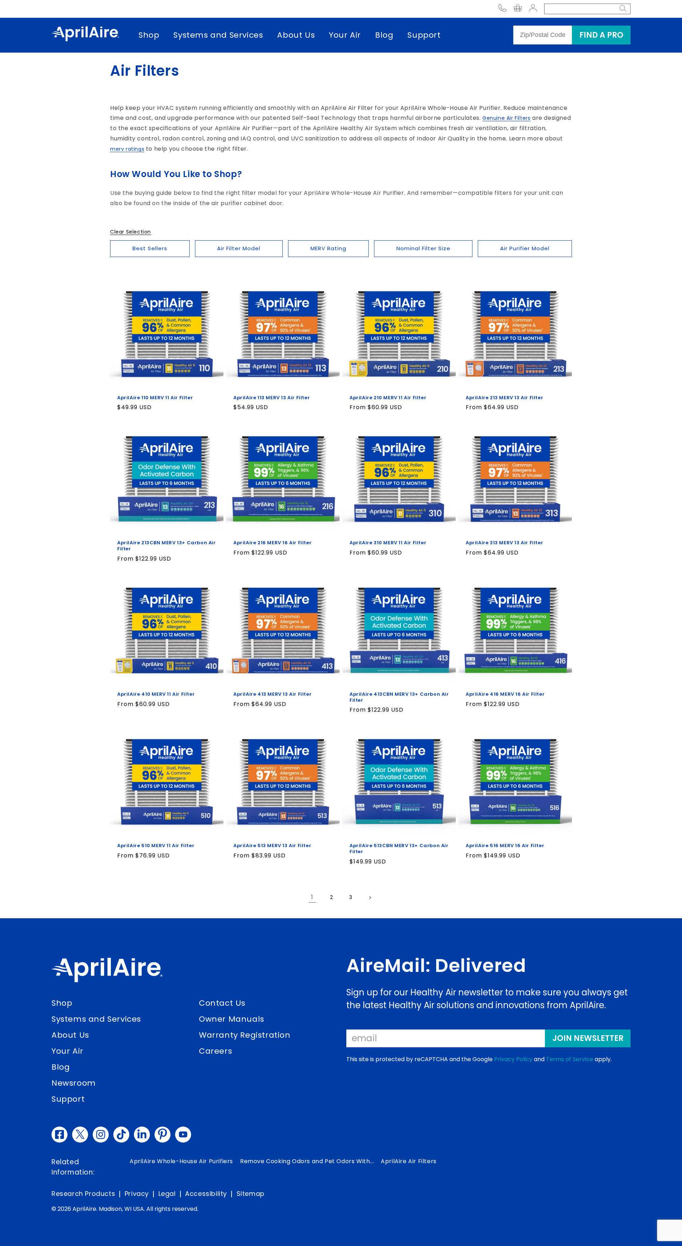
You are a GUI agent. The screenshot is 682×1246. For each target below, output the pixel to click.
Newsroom (74, 1083)
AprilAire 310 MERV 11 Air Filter (388, 543)
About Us (296, 35)
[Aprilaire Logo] (107, 972)
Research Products (83, 1193)
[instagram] (101, 1135)
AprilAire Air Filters (409, 1161)
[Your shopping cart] (518, 9)
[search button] (623, 9)
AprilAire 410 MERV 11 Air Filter (156, 694)
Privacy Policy (513, 1059)
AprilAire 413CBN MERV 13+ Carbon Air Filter (399, 697)
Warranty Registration (245, 1035)
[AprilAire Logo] (85, 35)
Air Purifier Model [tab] (525, 248)
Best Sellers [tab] (149, 248)
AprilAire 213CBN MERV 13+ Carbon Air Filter (166, 546)
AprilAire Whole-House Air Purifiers (181, 1161)
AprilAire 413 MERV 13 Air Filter (272, 694)
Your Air (345, 35)
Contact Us (222, 1003)
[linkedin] (142, 1135)
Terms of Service (569, 1059)
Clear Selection (130, 231)
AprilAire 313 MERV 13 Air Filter (504, 543)
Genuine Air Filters (506, 118)
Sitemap (251, 1193)
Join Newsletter (587, 1038)
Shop (149, 35)
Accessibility (206, 1193)
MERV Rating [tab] (328, 248)
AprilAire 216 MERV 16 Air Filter (272, 543)
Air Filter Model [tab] (238, 248)
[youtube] (183, 1135)
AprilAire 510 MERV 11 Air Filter (155, 846)
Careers (215, 1051)
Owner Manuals (231, 1019)
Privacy (137, 1193)
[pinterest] (162, 1135)
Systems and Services (218, 35)
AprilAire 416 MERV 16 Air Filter (505, 694)
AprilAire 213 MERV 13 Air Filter (504, 398)
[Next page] (370, 897)
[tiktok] (121, 1135)
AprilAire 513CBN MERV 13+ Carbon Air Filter (399, 849)
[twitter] (80, 1135)
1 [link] (312, 897)
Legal (167, 1193)
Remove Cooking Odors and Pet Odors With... (307, 1161)
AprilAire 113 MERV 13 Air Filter (271, 398)
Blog (384, 35)
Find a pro (601, 35)
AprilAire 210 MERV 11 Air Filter (388, 398)
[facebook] (59, 1135)
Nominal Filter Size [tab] (423, 248)
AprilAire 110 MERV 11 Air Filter (155, 398)
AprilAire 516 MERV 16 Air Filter (505, 846)
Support (423, 35)
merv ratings (127, 149)
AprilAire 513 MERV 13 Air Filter (272, 846)
